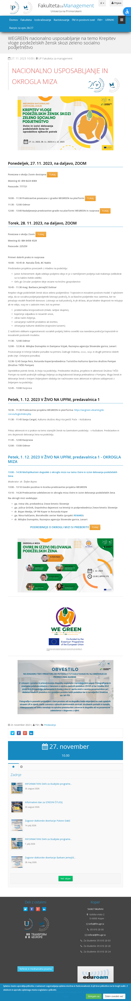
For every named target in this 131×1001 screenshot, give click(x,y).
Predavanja (50, 724)
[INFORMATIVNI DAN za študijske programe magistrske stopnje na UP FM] (18, 790)
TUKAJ (52, 174)
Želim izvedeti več (114, 996)
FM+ (100, 20)
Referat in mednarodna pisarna (35, 968)
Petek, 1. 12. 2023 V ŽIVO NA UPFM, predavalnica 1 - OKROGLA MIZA (64, 459)
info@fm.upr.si (96, 923)
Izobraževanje (42, 20)
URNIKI (109, 20)
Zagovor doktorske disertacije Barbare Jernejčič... (50, 857)
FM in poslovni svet (83, 20)
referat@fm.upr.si (97, 934)
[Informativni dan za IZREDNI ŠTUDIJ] (18, 808)
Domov (13, 20)
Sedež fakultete (96, 908)
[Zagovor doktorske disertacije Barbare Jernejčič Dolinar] (18, 864)
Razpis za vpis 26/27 (21, 28)
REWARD (78, 515)
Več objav (66, 878)
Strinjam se (94, 996)
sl (101, 2)
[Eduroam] (95, 974)
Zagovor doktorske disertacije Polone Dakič (47, 820)
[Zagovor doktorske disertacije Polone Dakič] (18, 827)
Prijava (117, 2)
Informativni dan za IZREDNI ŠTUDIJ (43, 802)
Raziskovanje (61, 20)
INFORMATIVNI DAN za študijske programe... (48, 783)
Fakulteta (66, 5)
